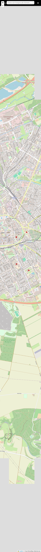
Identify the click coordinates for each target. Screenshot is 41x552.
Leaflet (21, 551)
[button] (2, 2)
